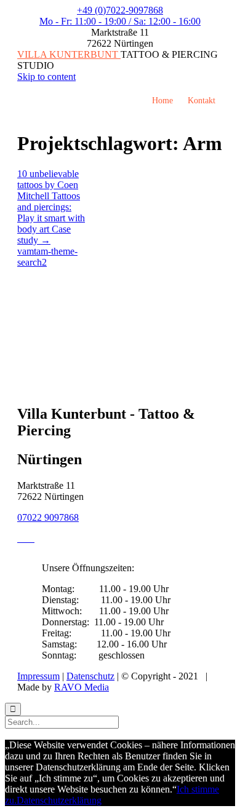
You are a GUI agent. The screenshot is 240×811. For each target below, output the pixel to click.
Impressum (38, 676)
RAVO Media (81, 687)
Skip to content (46, 76)
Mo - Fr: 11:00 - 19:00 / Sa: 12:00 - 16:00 (120, 21)
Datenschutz (90, 676)
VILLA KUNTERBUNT (69, 54)
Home (162, 100)
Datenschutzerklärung (59, 800)
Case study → (44, 234)
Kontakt (201, 100)
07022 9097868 (48, 517)
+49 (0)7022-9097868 (120, 10)
